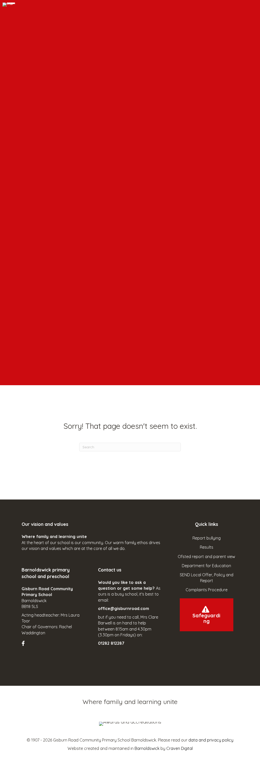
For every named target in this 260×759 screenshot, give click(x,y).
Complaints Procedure (207, 589)
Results (206, 547)
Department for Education (206, 565)
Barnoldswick (147, 748)
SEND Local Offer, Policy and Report (206, 577)
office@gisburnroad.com (123, 608)
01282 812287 (111, 643)
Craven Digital (179, 748)
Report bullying (206, 538)
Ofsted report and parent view (206, 556)
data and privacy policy (210, 740)
